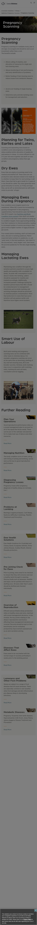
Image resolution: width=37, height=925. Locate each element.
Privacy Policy (27, 919)
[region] (18, 917)
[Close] (35, 910)
